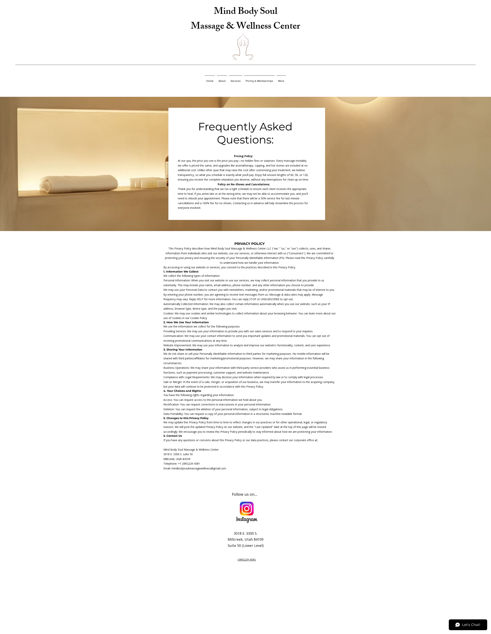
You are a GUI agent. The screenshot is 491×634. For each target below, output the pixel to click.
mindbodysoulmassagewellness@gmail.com (198, 468)
